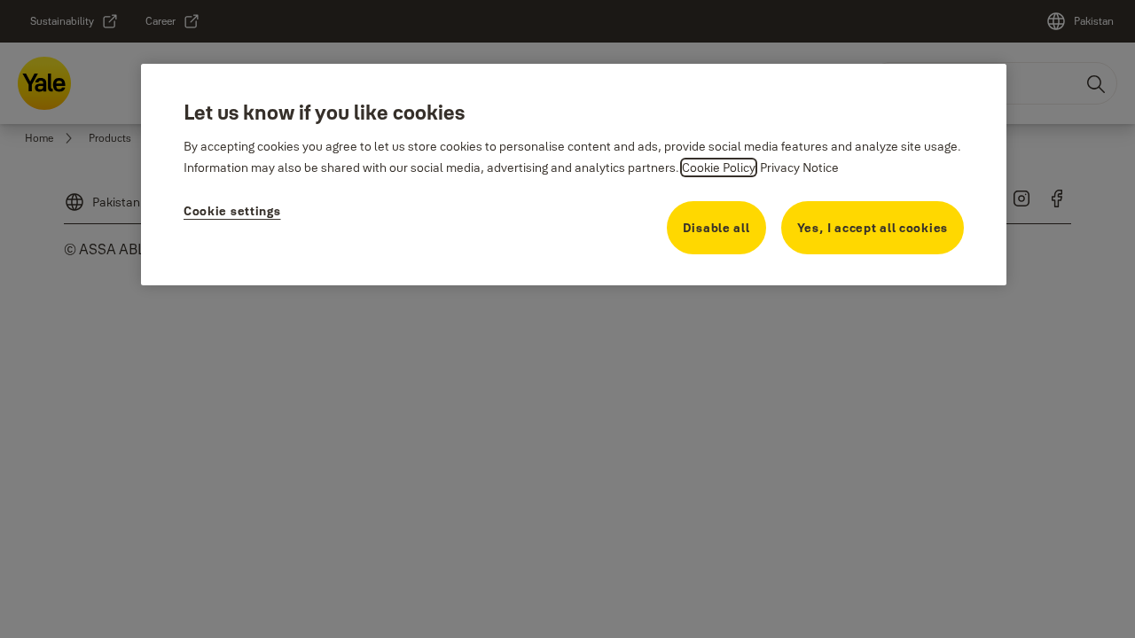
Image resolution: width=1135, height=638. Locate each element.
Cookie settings (232, 211)
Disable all (716, 228)
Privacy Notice (799, 167)
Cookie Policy (718, 167)
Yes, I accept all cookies (873, 228)
